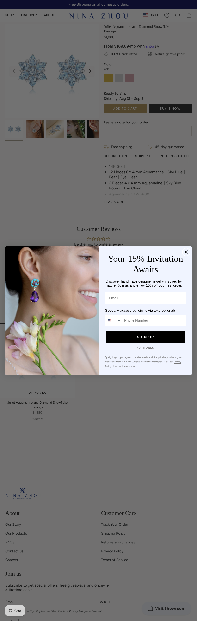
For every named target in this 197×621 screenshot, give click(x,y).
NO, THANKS (145, 347)
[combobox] (113, 320)
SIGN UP (145, 337)
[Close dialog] (186, 252)
